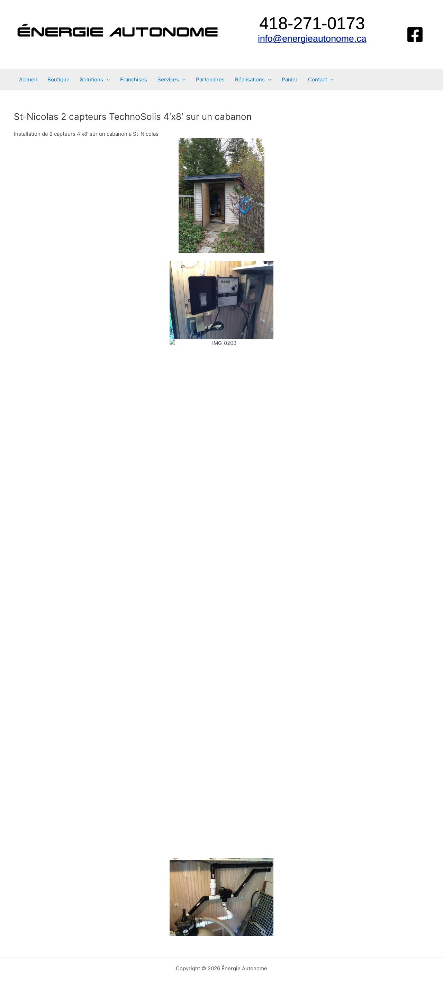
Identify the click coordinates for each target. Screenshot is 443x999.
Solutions (91, 79)
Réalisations (250, 79)
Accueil (28, 79)
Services (168, 79)
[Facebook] (415, 34)
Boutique (58, 79)
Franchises (133, 79)
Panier (290, 79)
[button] (106, 79)
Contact (317, 79)
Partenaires (210, 79)
